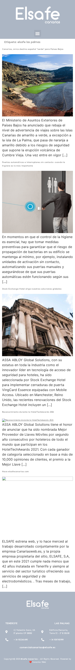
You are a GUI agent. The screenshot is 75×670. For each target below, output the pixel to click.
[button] (37, 33)
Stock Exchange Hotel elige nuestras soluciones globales (31, 289)
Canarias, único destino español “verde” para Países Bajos (32, 49)
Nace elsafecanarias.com (15, 471)
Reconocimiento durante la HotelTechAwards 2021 (28, 412)
